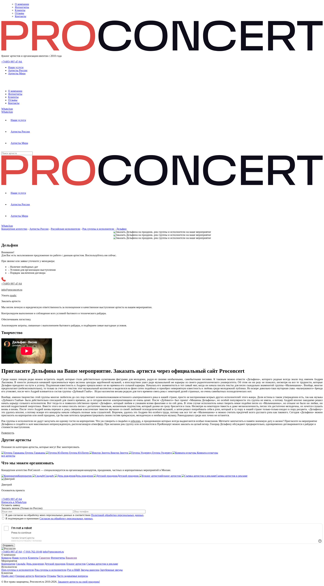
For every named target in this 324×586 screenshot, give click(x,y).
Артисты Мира (16, 73)
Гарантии (44, 557)
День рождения (35, 563)
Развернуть (7, 432)
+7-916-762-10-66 (32, 551)
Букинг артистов (76, 563)
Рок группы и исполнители (98, 228)
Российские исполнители (65, 228)
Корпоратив (8, 563)
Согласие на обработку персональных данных (66, 518)
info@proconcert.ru (53, 551)
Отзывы (19, 13)
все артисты (8, 455)
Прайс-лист (8, 576)
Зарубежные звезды (111, 569)
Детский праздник (55, 563)
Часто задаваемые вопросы (72, 576)
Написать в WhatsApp (13, 502)
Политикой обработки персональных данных (117, 515)
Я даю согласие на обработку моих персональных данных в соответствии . (74, 515)
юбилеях (136, 421)
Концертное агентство (14, 228)
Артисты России (17, 70)
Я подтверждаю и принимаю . (49, 518)
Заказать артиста (10, 301)
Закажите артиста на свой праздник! (79, 581)
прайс (13, 295)
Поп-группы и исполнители (17, 569)
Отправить (8, 545)
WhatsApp (7, 108)
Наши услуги (15, 67)
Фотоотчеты (22, 7)
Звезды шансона (90, 569)
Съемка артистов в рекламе (102, 563)
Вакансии (71, 557)
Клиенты (20, 10)
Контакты (20, 16)
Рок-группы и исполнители (50, 569)
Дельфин (121, 228)
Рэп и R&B (73, 569)
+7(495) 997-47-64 (11, 61)
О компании (22, 4)
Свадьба (20, 563)
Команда (6, 557)
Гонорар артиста (24, 576)
